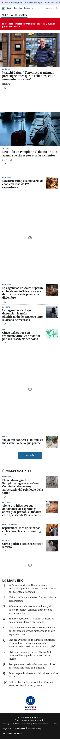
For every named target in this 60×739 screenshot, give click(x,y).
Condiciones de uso (40, 724)
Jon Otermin (7, 160)
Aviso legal (6, 724)
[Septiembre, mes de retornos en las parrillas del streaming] (52, 530)
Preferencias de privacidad (12, 733)
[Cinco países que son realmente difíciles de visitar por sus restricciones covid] (52, 334)
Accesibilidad (20, 728)
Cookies (54, 724)
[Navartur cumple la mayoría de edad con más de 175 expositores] (52, 183)
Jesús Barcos (8, 84)
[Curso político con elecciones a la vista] (52, 545)
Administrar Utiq (34, 728)
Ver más (30, 455)
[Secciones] (3, 8)
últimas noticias (16, 471)
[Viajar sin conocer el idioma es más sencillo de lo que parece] (52, 442)
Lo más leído (13, 580)
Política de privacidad (21, 724)
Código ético (6, 728)
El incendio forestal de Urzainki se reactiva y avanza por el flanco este (28, 25)
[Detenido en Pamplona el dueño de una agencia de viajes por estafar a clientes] (30, 129)
